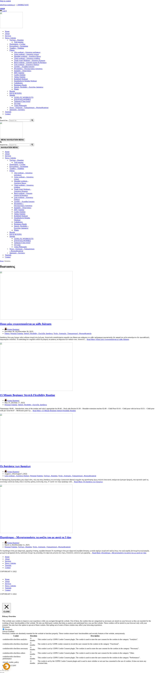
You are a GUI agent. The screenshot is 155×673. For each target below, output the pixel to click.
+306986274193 (22, 5)
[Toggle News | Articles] (39, 158)
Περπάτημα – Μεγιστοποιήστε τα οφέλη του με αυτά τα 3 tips (35, 537)
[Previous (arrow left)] (1, 672)
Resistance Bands (20, 85)
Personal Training (16, 333)
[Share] (5, 670)
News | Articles (10, 563)
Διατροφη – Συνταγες (17, 110)
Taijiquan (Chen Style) (22, 101)
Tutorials (8, 112)
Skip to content (5, 1)
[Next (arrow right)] (3, 672)
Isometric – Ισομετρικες (22, 71)
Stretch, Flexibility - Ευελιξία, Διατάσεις (38, 333)
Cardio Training (19, 75)
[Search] (1, 118)
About (7, 34)
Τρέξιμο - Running (50, 476)
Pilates (16, 89)
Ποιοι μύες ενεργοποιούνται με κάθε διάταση (25, 323)
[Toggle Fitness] (39, 171)
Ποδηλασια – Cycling (17, 44)
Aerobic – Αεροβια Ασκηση (24, 67)
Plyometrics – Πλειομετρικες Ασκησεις (28, 69)
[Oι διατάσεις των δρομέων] (36, 461)
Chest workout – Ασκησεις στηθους (27, 58)
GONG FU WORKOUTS (23, 97)
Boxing (12, 91)
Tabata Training (19, 77)
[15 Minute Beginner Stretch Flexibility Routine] (36, 390)
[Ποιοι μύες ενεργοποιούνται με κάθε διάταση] (36, 319)
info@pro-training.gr (7, 5)
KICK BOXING (16, 93)
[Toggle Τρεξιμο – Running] (39, 160)
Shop (2, 9)
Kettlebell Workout (21, 79)
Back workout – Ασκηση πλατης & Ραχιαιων (30, 62)
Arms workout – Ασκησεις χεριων (26, 54)
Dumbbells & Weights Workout (25, 81)
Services (8, 36)
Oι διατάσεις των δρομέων (15, 466)
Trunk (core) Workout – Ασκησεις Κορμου (29, 60)
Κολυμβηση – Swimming (19, 46)
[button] (6, 666)
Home (7, 31)
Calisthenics (18, 83)
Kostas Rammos (13, 329)
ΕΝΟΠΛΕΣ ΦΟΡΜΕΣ (22, 99)
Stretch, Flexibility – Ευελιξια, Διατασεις (28, 87)
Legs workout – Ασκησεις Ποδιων (26, 65)
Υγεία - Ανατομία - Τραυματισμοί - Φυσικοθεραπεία (72, 333)
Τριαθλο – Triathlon (17, 48)
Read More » (108, 339)
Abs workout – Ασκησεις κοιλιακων (27, 52)
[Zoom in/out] (1, 670)
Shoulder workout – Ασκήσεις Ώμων (27, 56)
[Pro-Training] (77, 20)
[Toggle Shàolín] (39, 236)
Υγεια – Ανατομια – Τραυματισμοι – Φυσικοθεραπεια (29, 108)
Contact (8, 114)
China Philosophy (20, 105)
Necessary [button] (6, 627)
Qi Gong (17, 103)
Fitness (7, 333)
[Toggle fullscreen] (3, 670)
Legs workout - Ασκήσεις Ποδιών (17, 476)
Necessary (8, 629)
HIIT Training (19, 73)
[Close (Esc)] (8, 670)
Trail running (18, 42)
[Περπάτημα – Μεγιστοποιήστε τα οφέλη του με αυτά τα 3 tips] (36, 532)
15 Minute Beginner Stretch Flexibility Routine (27, 395)
